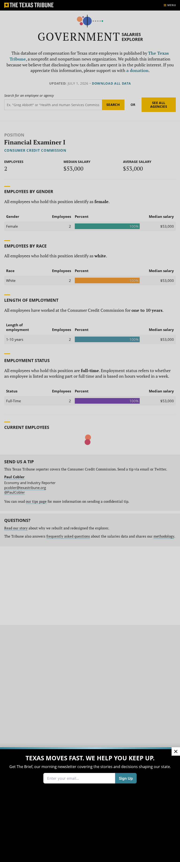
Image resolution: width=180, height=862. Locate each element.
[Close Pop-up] (176, 751)
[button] (90, 431)
